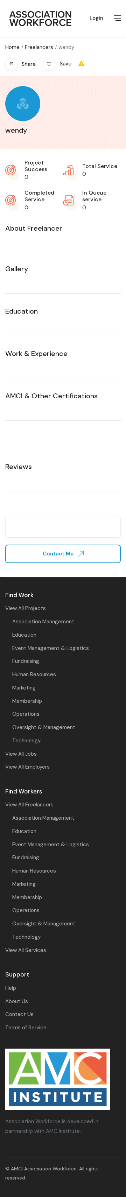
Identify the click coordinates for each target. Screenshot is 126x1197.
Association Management (43, 621)
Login (96, 18)
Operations (26, 714)
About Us (16, 1001)
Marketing (24, 687)
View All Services (25, 950)
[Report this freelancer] (81, 63)
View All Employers (27, 766)
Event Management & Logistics (50, 648)
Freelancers (39, 47)
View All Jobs (21, 753)
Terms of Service (26, 1027)
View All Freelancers (29, 804)
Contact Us (19, 1014)
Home (12, 47)
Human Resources (34, 674)
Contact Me (59, 553)
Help (10, 988)
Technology (26, 740)
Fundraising (25, 661)
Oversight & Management (43, 727)
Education (24, 634)
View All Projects (25, 608)
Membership (27, 701)
